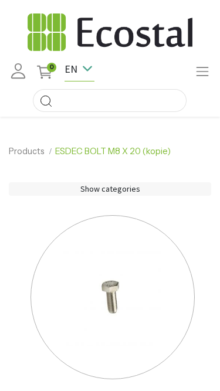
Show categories (110, 188)
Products (27, 151)
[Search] (46, 100)
